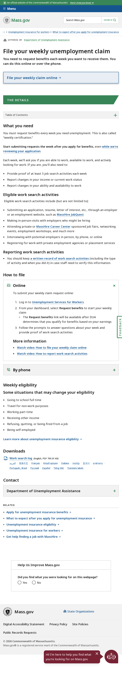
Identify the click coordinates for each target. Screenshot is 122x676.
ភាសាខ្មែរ (76, 463)
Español (46, 468)
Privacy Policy (58, 624)
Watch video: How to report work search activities (52, 353)
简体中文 (23, 463)
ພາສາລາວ (98, 463)
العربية (13, 463)
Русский (34, 468)
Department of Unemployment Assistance (47, 40)
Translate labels (75, 468)
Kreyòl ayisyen (50, 463)
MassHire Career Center (53, 226)
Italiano (65, 463)
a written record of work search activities (59, 258)
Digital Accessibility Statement (23, 624)
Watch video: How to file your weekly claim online (52, 347)
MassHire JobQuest (70, 214)
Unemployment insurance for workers (28, 32)
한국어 (86, 463)
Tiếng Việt (59, 468)
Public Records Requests (20, 632)
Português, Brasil (18, 468)
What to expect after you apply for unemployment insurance (86, 32)
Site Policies (80, 624)
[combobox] (91, 20)
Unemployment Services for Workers (58, 302)
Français (35, 463)
